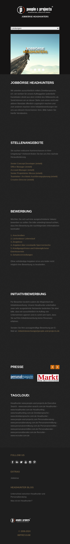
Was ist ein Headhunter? (21, 501)
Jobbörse (15, 478)
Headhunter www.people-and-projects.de (29, 403)
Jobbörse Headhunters (35, 17)
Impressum (23, 535)
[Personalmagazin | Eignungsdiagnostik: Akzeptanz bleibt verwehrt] (22, 376)
